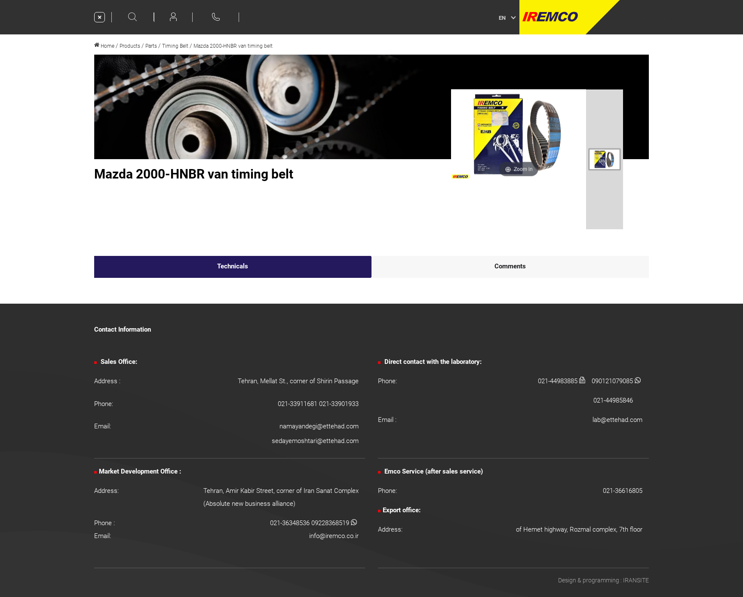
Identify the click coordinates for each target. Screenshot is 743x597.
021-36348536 (290, 523)
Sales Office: (118, 362)
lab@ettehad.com (617, 420)
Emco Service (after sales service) (433, 471)
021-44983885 (558, 381)
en (502, 18)
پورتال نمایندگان (645, 17)
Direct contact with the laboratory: (432, 362)
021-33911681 (298, 404)
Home (106, 46)
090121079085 (613, 381)
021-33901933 (339, 404)
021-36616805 (622, 491)
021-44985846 (613, 400)
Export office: (402, 510)
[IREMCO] (569, 17)
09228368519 (331, 523)
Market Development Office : (140, 471)
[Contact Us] (216, 16)
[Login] (173, 16)
